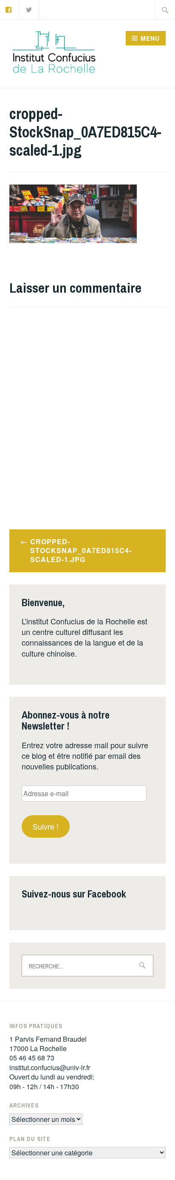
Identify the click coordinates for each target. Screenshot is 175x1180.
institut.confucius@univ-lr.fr (49, 1067)
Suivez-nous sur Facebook (74, 893)
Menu (150, 38)
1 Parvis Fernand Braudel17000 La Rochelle (48, 1043)
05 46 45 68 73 (31, 1058)
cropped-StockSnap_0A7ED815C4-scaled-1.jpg (81, 550)
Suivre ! (46, 826)
